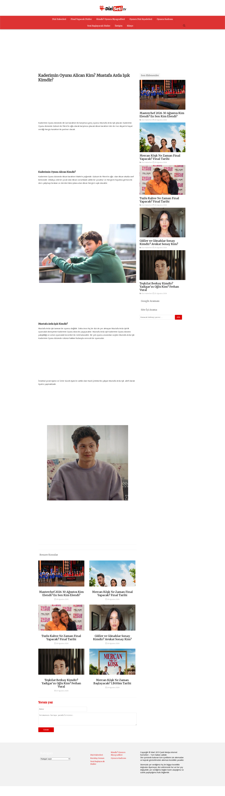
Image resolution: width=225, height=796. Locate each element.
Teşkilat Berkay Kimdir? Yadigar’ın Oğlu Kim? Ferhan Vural (61, 683)
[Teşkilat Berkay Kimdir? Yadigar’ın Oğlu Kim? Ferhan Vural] (61, 676)
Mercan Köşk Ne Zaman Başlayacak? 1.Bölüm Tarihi (112, 681)
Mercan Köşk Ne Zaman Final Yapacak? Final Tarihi (112, 593)
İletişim (118, 26)
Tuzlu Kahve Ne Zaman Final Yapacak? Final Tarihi (61, 637)
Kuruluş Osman (97, 758)
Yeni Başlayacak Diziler (98, 26)
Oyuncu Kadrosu (165, 19)
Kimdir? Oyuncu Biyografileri (110, 19)
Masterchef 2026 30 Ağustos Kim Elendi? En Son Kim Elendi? (61, 593)
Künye (130, 26)
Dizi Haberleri (59, 19)
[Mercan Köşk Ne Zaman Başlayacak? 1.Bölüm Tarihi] (112, 676)
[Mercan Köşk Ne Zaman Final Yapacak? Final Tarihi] (112, 587)
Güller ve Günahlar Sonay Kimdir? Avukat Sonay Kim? (112, 637)
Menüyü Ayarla (135, 791)
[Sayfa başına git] (220, 793)
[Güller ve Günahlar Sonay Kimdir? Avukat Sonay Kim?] (112, 632)
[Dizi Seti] (112, 8)
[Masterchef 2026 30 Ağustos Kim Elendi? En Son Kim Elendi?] (61, 587)
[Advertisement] (112, 55)
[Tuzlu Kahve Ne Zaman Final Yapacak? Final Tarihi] (61, 632)
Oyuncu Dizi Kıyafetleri (140, 19)
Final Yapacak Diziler (81, 19)
